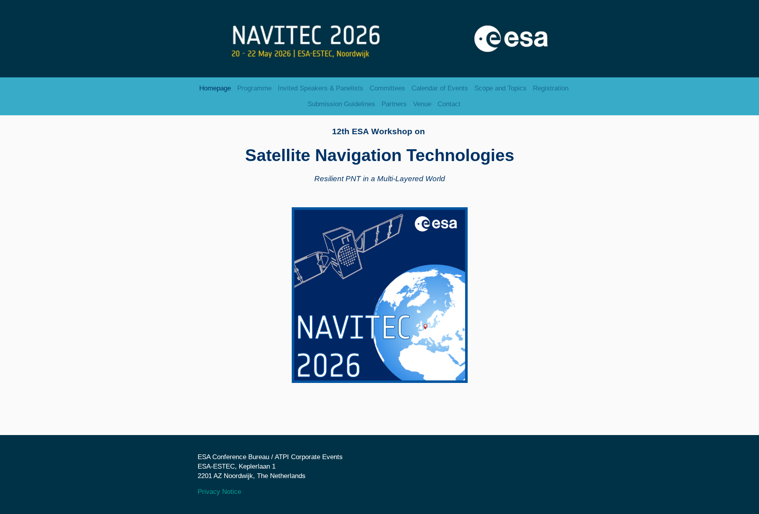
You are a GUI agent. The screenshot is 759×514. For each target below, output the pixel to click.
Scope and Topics (500, 88)
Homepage (215, 88)
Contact (449, 104)
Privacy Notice (219, 491)
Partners (394, 104)
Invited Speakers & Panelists (320, 88)
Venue (422, 104)
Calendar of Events (440, 88)
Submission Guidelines (341, 104)
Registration (550, 88)
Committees (387, 88)
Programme (254, 88)
